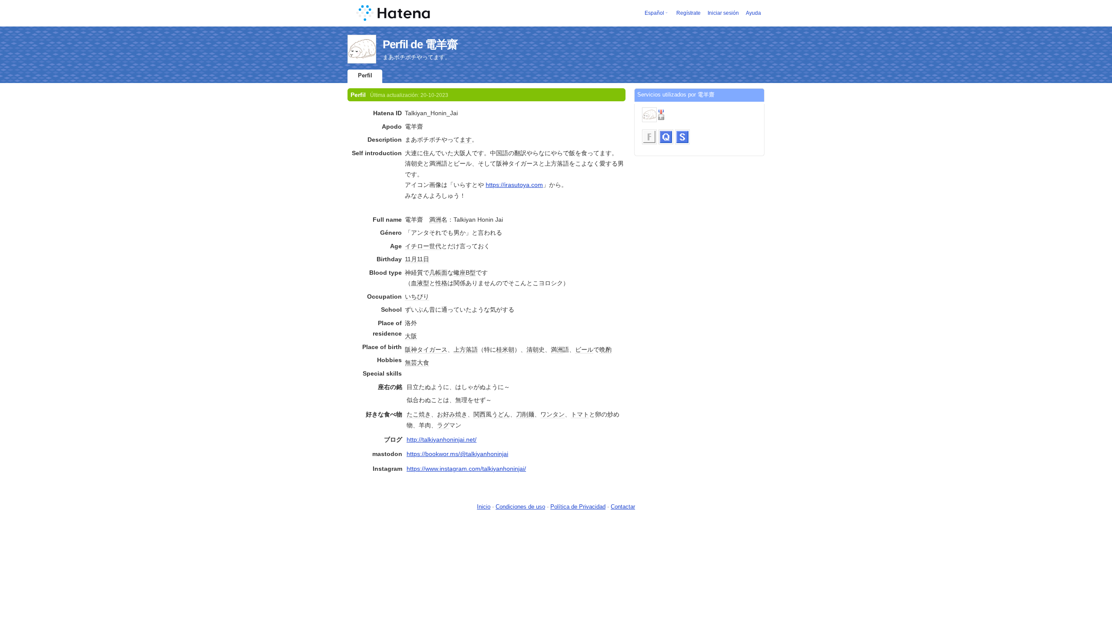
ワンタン (552, 414)
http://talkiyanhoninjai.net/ (442, 439)
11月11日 (417, 259)
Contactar (623, 506)
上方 (459, 349)
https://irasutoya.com (514, 184)
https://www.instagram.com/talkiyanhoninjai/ (466, 468)
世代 (435, 246)
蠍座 (459, 272)
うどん (501, 414)
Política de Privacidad (578, 506)
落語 (472, 349)
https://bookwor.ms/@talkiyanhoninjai (457, 453)
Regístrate (688, 13)
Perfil (365, 75)
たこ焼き (419, 414)
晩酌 (605, 349)
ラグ (443, 425)
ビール (584, 349)
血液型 (420, 283)
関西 (479, 414)
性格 (441, 283)
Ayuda (753, 13)
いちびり (417, 296)
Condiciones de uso (520, 506)
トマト (580, 414)
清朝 (532, 349)
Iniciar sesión (723, 13)
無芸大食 (417, 362)
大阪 (411, 336)
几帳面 (438, 272)
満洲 (435, 219)
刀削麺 (525, 414)
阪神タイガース (426, 349)
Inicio (483, 506)
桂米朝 (505, 349)
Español (654, 13)
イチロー (417, 246)
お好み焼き (452, 414)
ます (466, 139)
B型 (471, 272)
